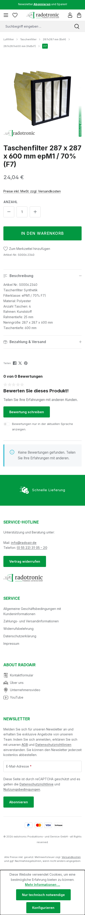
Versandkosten (71, 857)
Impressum (11, 643)
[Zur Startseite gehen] (42, 15)
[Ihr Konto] (70, 15)
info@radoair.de (23, 543)
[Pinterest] (26, 363)
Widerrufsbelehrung (18, 629)
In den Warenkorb (42, 233)
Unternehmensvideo (25, 690)
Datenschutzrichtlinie (36, 784)
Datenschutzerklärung (19, 636)
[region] (42, 98)
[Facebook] (15, 363)
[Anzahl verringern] (8, 211)
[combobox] (34, 26)
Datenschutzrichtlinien (53, 745)
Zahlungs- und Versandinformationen (31, 621)
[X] (20, 363)
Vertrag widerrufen (24, 561)
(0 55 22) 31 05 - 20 (32, 548)
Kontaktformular (21, 675)
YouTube (16, 697)
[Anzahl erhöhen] (35, 211)
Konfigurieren (43, 908)
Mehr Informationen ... (42, 885)
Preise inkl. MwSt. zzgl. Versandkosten (32, 191)
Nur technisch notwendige (43, 895)
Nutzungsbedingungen (21, 789)
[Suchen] (77, 26)
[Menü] (5, 15)
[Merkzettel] (14, 15)
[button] (42, 276)
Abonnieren (18, 802)
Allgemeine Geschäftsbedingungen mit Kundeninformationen (32, 611)
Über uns (17, 683)
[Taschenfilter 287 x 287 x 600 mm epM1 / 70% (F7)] (42, 98)
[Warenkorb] (79, 15)
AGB (25, 745)
